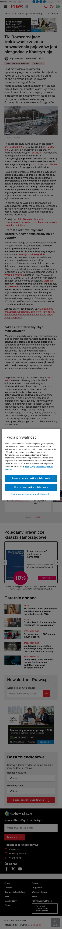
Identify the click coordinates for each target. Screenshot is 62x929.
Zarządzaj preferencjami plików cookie (31, 494)
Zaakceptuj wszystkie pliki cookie (31, 478)
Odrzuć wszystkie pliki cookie (31, 487)
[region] (31, 464)
